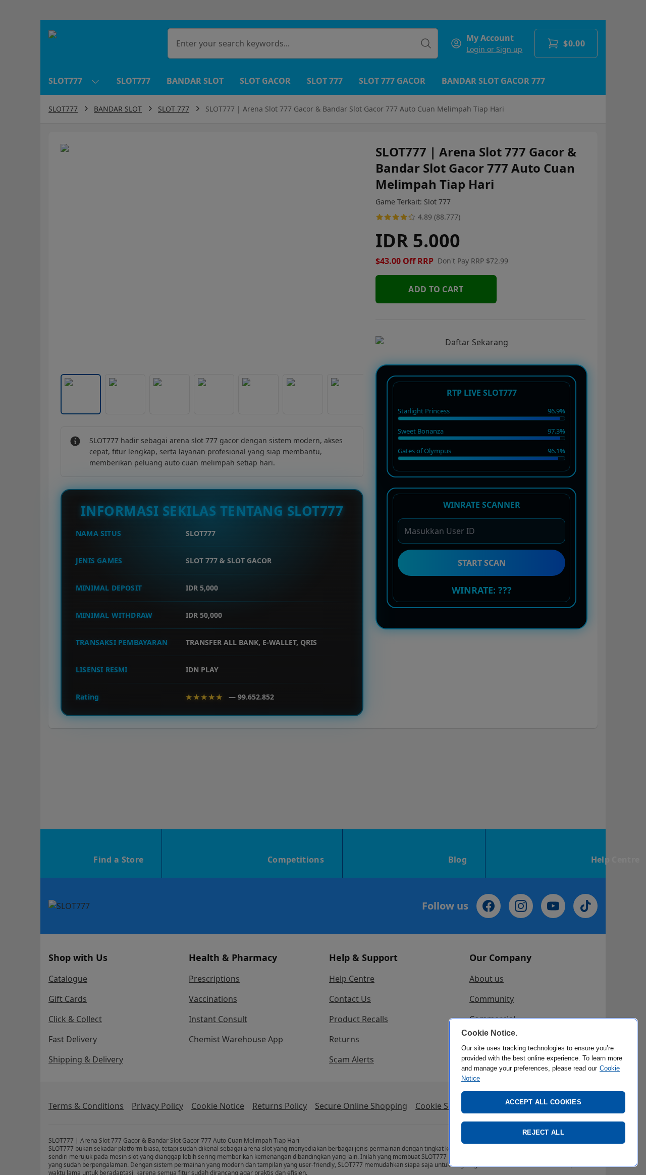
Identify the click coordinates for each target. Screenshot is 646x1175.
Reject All (543, 1132)
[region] (543, 1092)
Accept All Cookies (543, 1102)
